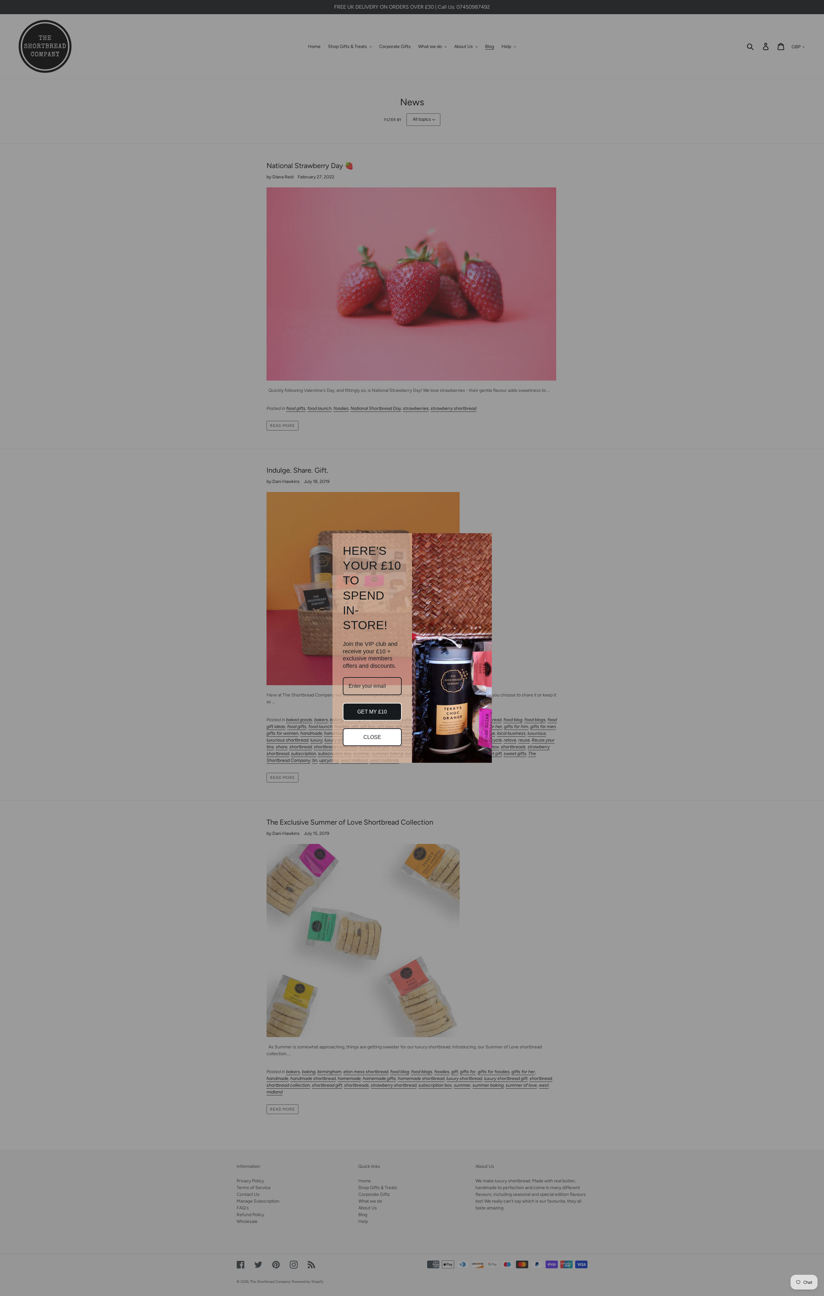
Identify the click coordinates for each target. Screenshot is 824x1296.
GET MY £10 (372, 711)
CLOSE (372, 737)
